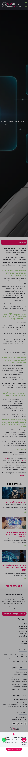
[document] (14, 378)
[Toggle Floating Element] (4, 740)
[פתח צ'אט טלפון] (24, 740)
